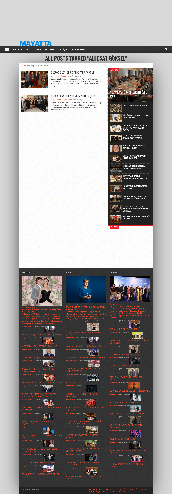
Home (24, 66)
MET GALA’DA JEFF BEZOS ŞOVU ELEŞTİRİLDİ (42, 383)
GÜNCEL (101, 489)
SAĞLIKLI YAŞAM (95, 492)
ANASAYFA (17, 49)
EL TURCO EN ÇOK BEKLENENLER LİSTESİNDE (130, 391)
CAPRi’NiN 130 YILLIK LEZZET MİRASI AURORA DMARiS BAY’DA (136, 128)
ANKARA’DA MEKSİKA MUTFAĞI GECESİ (136, 217)
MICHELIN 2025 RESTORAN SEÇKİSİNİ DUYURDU (134, 167)
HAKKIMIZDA (110, 489)
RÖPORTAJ (49, 49)
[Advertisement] (80, 19)
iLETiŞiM (118, 489)
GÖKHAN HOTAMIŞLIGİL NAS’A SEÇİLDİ (38, 358)
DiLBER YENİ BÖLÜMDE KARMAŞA (124, 439)
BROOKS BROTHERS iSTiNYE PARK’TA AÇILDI (73, 72)
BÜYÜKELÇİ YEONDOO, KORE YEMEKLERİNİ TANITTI (135, 117)
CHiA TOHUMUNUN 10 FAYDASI (136, 105)
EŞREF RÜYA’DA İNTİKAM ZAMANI (124, 366)
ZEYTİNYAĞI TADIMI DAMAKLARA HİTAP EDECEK (135, 177)
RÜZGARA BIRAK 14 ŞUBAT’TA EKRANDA (127, 414)
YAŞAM (104, 492)
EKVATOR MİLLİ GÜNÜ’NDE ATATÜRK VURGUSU (86, 357)
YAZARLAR (112, 492)
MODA (38, 49)
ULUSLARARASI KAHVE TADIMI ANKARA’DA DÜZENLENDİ (136, 197)
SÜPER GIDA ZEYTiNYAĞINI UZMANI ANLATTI (135, 157)
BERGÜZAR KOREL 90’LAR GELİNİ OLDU (126, 402)
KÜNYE (137, 489)
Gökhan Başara (60, 99)
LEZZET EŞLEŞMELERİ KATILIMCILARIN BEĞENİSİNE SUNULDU (135, 208)
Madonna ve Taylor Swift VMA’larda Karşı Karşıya (41, 335)
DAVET (29, 49)
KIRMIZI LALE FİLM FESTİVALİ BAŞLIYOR (39, 346)
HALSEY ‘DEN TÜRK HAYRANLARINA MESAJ (40, 463)
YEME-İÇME (63, 49)
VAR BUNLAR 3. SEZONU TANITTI (123, 329)
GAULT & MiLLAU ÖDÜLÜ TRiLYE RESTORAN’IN (133, 137)
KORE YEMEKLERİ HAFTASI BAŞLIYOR (135, 187)
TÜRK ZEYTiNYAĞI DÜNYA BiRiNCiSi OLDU (134, 147)
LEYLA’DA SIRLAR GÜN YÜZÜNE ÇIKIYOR (127, 354)
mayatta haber (60, 75)
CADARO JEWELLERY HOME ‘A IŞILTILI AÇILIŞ (73, 96)
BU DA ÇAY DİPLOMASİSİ (76, 383)
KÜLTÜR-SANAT (78, 49)
